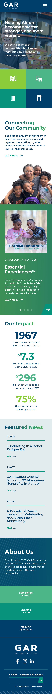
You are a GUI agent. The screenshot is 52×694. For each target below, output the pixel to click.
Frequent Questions (26, 628)
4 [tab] (31, 310)
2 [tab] (24, 310)
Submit (40, 680)
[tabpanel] (26, 257)
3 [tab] (28, 310)
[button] (26, 231)
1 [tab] (20, 310)
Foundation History (26, 594)
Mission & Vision (26, 611)
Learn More (11, 156)
